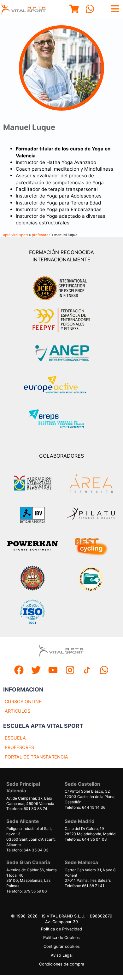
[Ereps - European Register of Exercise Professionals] (61, 419)
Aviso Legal (62, 955)
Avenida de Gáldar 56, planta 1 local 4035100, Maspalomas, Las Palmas (31, 878)
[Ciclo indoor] (90, 546)
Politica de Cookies (61, 937)
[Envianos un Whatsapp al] (104, 670)
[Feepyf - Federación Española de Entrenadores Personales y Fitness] (61, 320)
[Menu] (74, 9)
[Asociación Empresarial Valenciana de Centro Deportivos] (32, 483)
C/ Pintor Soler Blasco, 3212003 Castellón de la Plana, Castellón (90, 796)
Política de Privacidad (61, 929)
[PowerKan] (32, 546)
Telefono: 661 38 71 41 (84, 885)
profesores (41, 235)
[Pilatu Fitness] (91, 514)
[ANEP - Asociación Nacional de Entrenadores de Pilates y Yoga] (61, 353)
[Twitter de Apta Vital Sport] (36, 670)
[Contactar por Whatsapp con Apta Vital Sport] (90, 9)
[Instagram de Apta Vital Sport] (70, 670)
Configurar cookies (62, 946)
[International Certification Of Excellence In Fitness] (61, 287)
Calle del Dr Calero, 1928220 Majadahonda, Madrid (90, 831)
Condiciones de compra (61, 964)
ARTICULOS (17, 711)
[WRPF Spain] (32, 578)
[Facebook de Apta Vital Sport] (19, 670)
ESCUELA (15, 737)
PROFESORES (19, 747)
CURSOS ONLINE (23, 701)
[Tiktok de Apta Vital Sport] (87, 670)
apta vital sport (15, 235)
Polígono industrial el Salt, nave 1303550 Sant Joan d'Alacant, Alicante (31, 836)
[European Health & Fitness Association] (61, 386)
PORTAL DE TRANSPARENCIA (36, 756)
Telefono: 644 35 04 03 (27, 850)
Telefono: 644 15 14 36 (85, 807)
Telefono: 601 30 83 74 (26, 808)
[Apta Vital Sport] (24, 9)
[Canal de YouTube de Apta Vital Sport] (53, 670)
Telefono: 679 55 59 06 (26, 891)
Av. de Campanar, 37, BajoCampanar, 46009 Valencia (30, 801)
